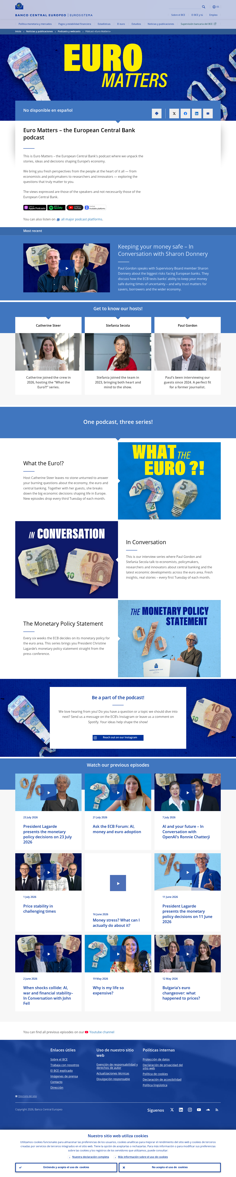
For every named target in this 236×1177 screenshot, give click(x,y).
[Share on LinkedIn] (196, 113)
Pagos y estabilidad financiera (74, 24)
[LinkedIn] (181, 1110)
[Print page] (157, 113)
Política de (155, 1074)
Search (203, 7)
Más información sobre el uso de (143, 1157)
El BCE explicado (61, 1070)
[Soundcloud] (208, 1110)
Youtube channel (101, 1032)
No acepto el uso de (170, 1167)
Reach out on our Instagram (120, 737)
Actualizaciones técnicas (112, 1073)
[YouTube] (199, 1110)
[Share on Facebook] (185, 113)
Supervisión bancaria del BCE (197, 24)
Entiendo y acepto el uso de (66, 1167)
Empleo (213, 15)
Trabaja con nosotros (64, 1065)
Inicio (18, 31)
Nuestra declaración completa (90, 1157)
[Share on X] (174, 113)
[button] (209, 6)
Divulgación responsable (113, 1079)
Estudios (136, 24)
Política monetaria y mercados (35, 24)
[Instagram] (190, 1110)
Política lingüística (155, 1085)
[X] (172, 1110)
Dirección (56, 1087)
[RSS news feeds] (217, 1110)
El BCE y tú (197, 15)
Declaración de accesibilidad (162, 1079)
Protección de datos (156, 1059)
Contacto (56, 1082)
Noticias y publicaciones (161, 24)
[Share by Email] (208, 113)
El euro (121, 24)
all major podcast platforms (81, 219)
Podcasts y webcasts (69, 31)
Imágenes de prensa (64, 1076)
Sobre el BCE (178, 15)
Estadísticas (104, 24)
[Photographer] (148, 368)
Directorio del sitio (27, 1096)
